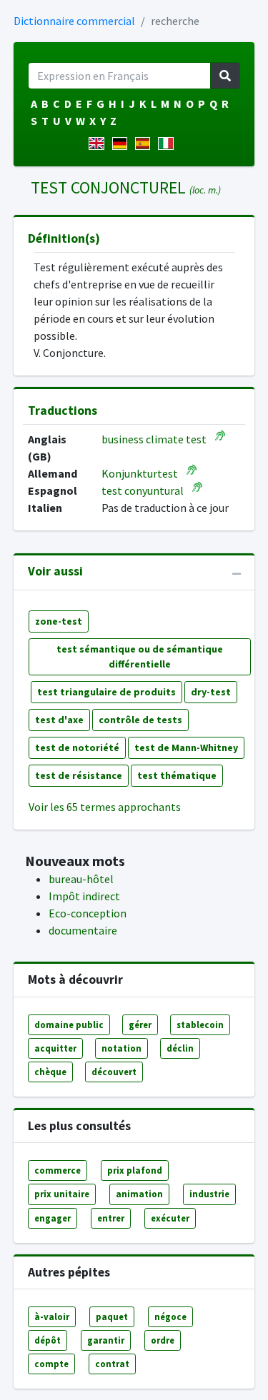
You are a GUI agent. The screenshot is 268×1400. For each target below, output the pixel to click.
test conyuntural (142, 490)
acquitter (55, 1048)
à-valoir (51, 1316)
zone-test (58, 621)
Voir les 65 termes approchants (105, 807)
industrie (209, 1193)
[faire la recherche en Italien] (168, 143)
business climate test (154, 439)
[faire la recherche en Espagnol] (145, 143)
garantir (105, 1340)
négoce (170, 1316)
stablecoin (200, 1024)
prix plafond (134, 1170)
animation (139, 1193)
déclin (180, 1048)
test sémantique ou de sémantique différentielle (139, 656)
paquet (112, 1316)
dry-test (211, 691)
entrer (110, 1218)
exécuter (170, 1218)
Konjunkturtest (139, 473)
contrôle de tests (140, 719)
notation (121, 1048)
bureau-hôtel (81, 879)
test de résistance (78, 775)
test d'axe (59, 719)
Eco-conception (87, 913)
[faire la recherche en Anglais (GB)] (99, 143)
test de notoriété (77, 747)
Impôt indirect (84, 896)
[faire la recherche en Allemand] (122, 143)
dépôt (47, 1340)
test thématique (177, 775)
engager (52, 1218)
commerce (57, 1170)
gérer (140, 1024)
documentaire (83, 930)
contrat (112, 1363)
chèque (50, 1071)
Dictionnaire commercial (74, 21)
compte (51, 1363)
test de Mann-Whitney (186, 747)
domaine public (69, 1024)
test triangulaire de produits (106, 691)
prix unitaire (61, 1193)
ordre (162, 1340)
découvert (114, 1071)
